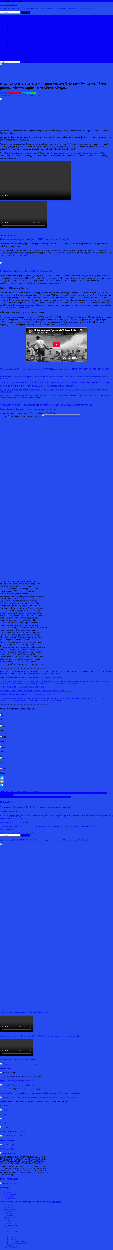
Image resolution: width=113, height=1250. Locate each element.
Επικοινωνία (8, 1245)
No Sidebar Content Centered (19, 1243)
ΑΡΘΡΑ (7, 1233)
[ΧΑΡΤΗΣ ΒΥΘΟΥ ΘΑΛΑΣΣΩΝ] (13, 1136)
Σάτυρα (32, 791)
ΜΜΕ (6, 1227)
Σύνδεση (7, 1192)
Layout (6, 1235)
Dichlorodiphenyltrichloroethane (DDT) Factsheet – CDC (26, 271)
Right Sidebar (13, 1239)
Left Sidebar (13, 1237)
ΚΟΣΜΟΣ (8, 20)
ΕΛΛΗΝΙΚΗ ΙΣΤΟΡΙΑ (17, 44)
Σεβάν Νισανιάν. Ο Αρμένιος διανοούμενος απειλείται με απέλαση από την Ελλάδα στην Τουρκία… (35, 797)
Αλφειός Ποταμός (33, 95)
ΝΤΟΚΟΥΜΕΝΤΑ (15, 93)
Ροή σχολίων (9, 1196)
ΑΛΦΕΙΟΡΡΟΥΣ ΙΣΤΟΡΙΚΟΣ (15, 42)
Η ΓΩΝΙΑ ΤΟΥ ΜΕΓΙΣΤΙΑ (19, 48)
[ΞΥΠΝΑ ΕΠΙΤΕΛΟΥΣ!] (9, 1183)
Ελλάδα (17, 791)
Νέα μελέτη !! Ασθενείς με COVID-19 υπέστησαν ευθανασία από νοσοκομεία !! (35, 807)
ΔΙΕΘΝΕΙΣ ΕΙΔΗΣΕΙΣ (12, 34)
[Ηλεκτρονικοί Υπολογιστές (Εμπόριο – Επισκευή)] (18, 1064)
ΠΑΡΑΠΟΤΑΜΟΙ (19, 54)
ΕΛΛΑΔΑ (8, 32)
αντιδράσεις (10, 791)
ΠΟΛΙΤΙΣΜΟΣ (14, 46)
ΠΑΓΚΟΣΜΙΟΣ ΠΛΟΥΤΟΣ (19, 38)
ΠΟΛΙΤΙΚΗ (8, 18)
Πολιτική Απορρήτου (11, 1247)
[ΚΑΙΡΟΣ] (4, 1118)
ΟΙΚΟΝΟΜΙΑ (9, 36)
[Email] (56, 781)
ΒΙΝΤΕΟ (7, 40)
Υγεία (37, 791)
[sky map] (4, 1127)
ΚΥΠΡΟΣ (12, 24)
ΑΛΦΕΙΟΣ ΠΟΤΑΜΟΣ (8, 5)
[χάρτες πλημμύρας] (7, 1145)
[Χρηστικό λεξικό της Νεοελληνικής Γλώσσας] (17, 1085)
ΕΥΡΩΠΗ (12, 28)
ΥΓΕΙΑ (33, 93)
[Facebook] (56, 785)
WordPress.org (9, 1198)
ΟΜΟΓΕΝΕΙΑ (14, 26)
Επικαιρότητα (25, 791)
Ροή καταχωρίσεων (11, 1194)
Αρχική (7, 16)
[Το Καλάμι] (4, 1110)
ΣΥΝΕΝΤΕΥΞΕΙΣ (11, 1231)
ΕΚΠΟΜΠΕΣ (9, 1229)
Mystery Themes (55, 1202)
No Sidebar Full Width (17, 1241)
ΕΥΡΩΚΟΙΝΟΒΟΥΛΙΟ (17, 30)
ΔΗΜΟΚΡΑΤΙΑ (14, 22)
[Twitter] (56, 778)
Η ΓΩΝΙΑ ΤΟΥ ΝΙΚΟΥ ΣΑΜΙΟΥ (21, 50)
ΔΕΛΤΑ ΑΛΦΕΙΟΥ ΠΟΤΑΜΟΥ (20, 52)
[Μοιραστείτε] (56, 788)
